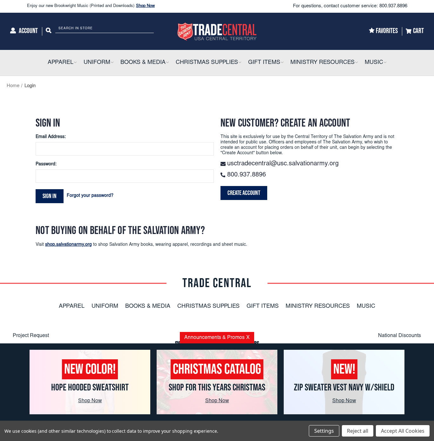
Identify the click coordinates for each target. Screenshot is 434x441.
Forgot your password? (90, 196)
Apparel (72, 306)
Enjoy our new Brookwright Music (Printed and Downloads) (91, 6)
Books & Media (147, 306)
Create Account (243, 193)
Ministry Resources (318, 306)
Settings (324, 430)
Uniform (105, 306)
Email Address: (51, 137)
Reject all (357, 430)
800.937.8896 (393, 6)
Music (366, 306)
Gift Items (263, 306)
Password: (46, 164)
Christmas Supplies (208, 306)
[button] (75, 62)
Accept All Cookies (402, 430)
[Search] (48, 31)
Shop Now (145, 6)
